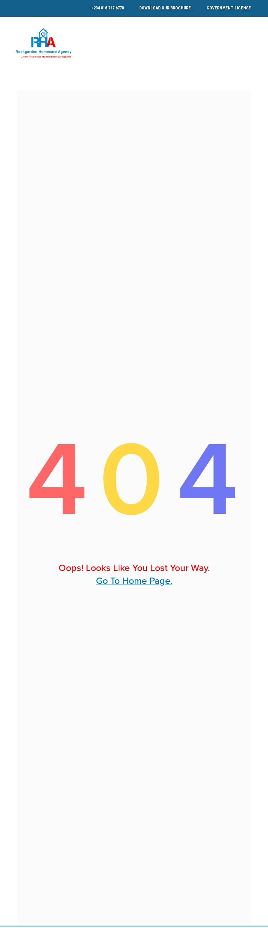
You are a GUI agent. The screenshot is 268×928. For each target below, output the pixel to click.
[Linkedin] (31, 8)
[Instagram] (22, 8)
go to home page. (134, 581)
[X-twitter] (41, 8)
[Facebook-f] (12, 8)
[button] (256, 43)
